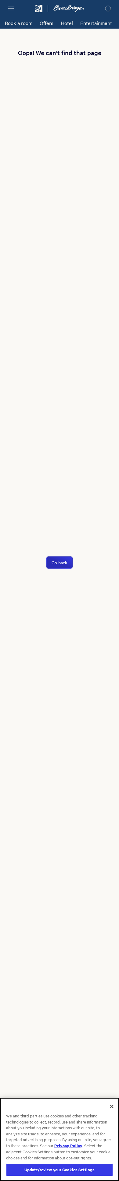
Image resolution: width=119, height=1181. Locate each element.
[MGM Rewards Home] (39, 8)
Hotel (67, 22)
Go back (59, 562)
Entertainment (96, 22)
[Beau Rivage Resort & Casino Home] (68, 8)
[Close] (111, 1106)
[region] (59, 1139)
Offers (46, 22)
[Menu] (11, 8)
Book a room (18, 22)
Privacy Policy (68, 1145)
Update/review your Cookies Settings (59, 1169)
